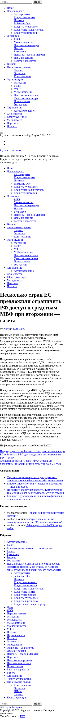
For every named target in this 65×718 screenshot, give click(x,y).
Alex (6, 328)
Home (10, 7)
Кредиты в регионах (26, 601)
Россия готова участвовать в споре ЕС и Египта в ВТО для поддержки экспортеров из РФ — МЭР (32, 454)
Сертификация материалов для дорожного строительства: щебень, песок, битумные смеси (35, 479)
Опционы (19, 73)
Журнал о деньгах (10, 150)
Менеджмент (14, 119)
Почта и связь (22, 101)
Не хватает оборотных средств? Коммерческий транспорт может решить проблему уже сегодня (35, 491)
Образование (14, 644)
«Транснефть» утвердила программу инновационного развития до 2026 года (30, 462)
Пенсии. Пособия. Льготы (29, 54)
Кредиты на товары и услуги (31, 604)
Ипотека (19, 20)
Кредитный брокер (25, 594)
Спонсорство (15, 113)
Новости (12, 126)
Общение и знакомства (20, 647)
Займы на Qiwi (22, 23)
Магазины (20, 82)
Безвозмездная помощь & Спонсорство (30, 548)
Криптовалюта (22, 76)
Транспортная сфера (26, 98)
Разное (11, 672)
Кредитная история (25, 32)
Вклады (11, 63)
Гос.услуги (20, 104)
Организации (15, 79)
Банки (17, 85)
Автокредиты (22, 14)
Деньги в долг (15, 11)
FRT (22, 716)
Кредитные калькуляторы (29, 29)
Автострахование (24, 110)
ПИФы (18, 691)
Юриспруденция (17, 116)
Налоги (18, 48)
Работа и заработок (25, 60)
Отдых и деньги (16, 650)
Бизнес (11, 551)
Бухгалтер (20, 51)
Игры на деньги (23, 57)
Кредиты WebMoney (26, 26)
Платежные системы (26, 95)
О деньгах (13, 35)
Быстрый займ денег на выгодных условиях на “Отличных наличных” (34, 521)
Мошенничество (23, 42)
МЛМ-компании (23, 91)
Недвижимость (16, 635)
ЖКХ (17, 39)
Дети (10, 607)
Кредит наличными (25, 582)
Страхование (14, 107)
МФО (17, 88)
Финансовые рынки (19, 67)
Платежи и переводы (26, 45)
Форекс (18, 70)
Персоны (12, 123)
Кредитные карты (24, 17)
